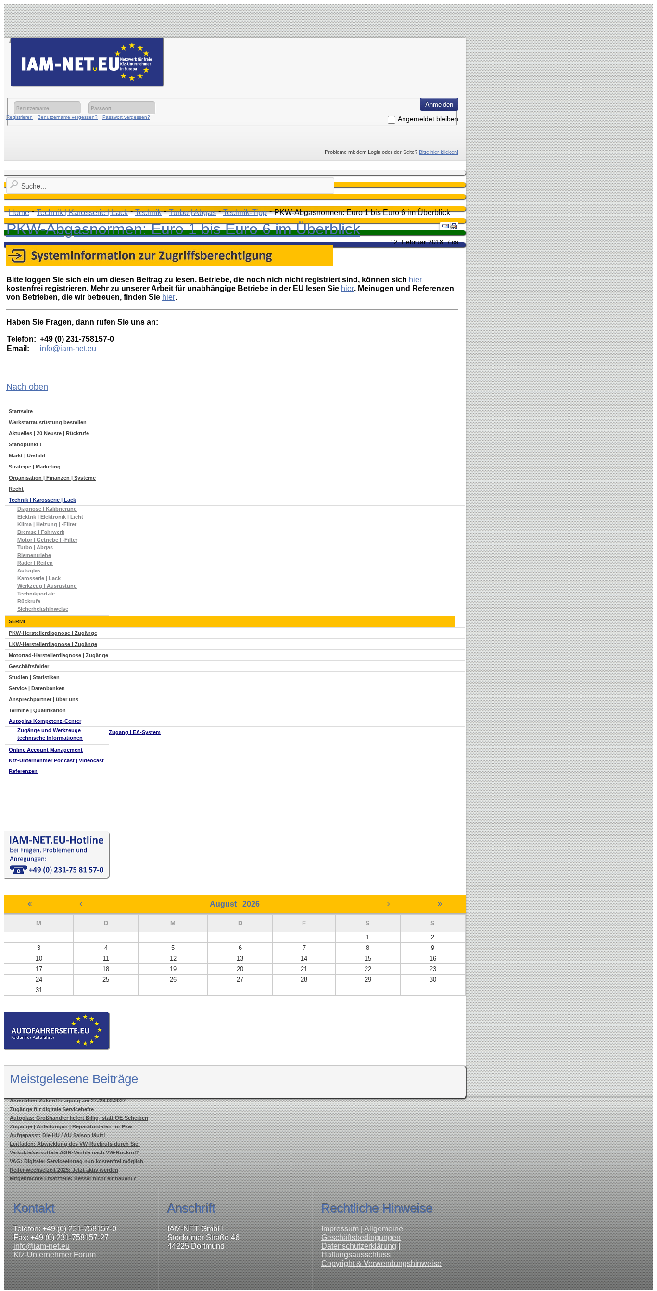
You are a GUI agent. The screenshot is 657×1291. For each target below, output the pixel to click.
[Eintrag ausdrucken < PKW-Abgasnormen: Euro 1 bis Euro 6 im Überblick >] (454, 226)
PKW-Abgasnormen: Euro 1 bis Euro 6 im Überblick (183, 229)
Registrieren (19, 117)
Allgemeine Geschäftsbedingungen (362, 1233)
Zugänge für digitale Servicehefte (52, 1109)
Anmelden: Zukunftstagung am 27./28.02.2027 (68, 1100)
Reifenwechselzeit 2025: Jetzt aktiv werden (64, 1170)
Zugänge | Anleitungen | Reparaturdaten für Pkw (71, 1126)
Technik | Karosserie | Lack (82, 212)
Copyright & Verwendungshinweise (381, 1263)
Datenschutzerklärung (358, 1246)
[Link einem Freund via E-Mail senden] (445, 226)
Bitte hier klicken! (438, 152)
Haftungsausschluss (356, 1255)
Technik (148, 212)
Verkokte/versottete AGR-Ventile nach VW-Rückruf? (74, 1152)
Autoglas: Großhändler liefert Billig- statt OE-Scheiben (79, 1118)
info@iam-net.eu (41, 1246)
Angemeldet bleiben (428, 119)
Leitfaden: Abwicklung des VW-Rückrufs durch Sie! (75, 1144)
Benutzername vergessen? (68, 117)
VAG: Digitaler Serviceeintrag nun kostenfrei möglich (76, 1161)
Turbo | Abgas (192, 212)
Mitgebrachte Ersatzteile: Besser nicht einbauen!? (73, 1178)
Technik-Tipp (245, 212)
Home (19, 212)
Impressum (340, 1229)
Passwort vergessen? (126, 117)
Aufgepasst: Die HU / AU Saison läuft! (57, 1135)
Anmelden (439, 104)
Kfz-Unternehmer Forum (54, 1255)
